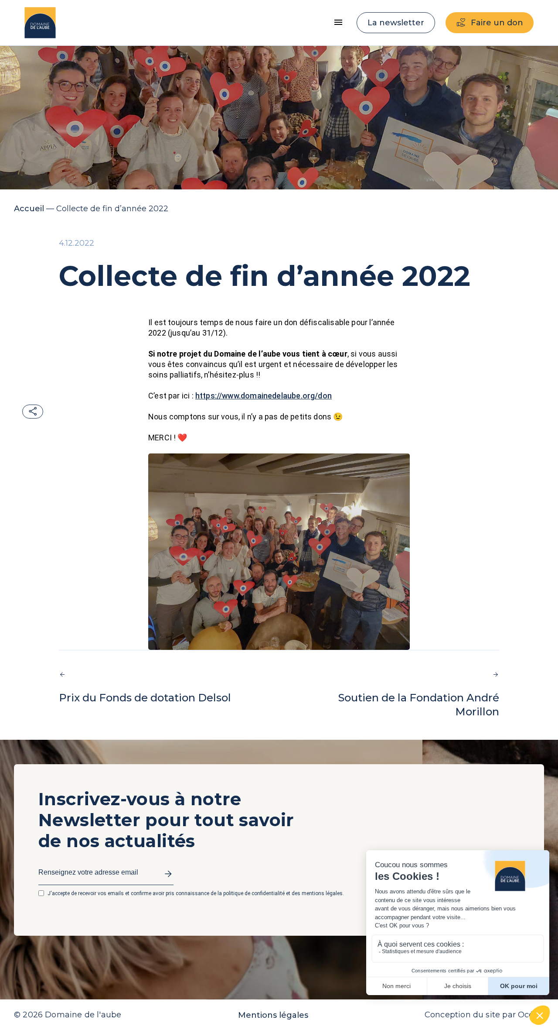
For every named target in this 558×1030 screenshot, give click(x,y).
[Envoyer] (166, 875)
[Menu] (338, 22)
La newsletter (395, 22)
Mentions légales (273, 1015)
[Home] (40, 22)
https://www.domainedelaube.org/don (263, 395)
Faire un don (497, 22)
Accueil (29, 208)
